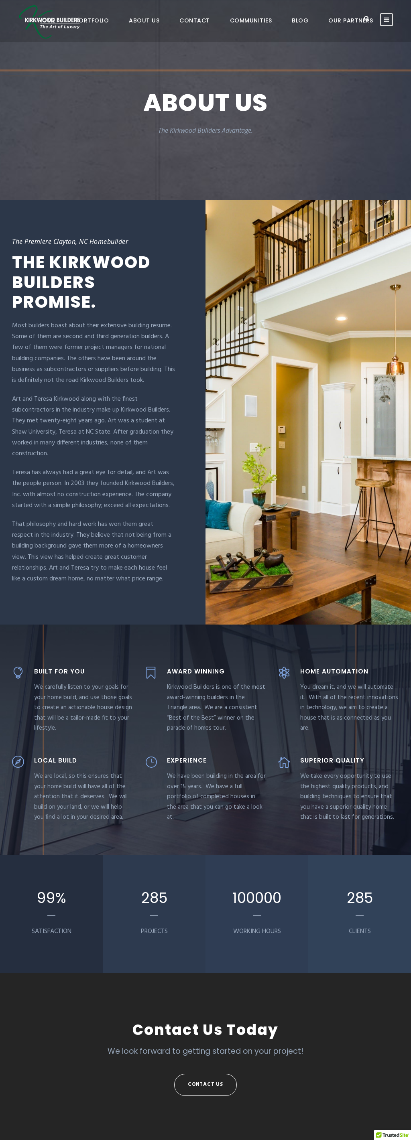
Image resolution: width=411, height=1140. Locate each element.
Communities (251, 20)
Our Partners (350, 20)
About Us (144, 20)
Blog (300, 20)
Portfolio (92, 20)
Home (46, 20)
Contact (194, 20)
